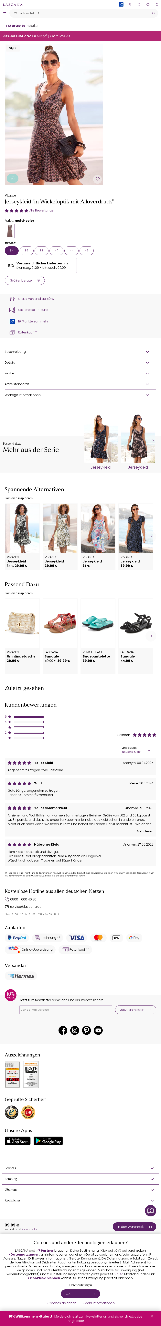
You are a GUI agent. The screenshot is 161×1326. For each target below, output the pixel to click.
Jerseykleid (101, 467)
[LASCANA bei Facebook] (63, 1030)
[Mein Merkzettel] (147, 4)
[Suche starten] (153, 13)
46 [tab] (87, 250)
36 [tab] (26, 250)
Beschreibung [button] (15, 351)
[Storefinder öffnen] (130, 4)
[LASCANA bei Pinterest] (86, 1030)
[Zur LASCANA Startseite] (13, 4)
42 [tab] (56, 250)
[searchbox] (78, 13)
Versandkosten (30, 1229)
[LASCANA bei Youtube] (98, 1030)
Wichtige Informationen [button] (23, 395)
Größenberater (21, 280)
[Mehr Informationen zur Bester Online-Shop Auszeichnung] (12, 1074)
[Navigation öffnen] (4, 13)
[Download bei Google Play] (48, 1141)
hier (119, 1274)
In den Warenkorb (131, 1226)
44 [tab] (71, 250)
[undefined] (152, 440)
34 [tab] (12, 250)
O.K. (68, 1294)
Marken (33, 25)
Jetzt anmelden (132, 1009)
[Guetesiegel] (28, 1112)
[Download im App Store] (18, 1141)
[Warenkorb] (156, 4)
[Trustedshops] (11, 1112)
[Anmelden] (138, 4)
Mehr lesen (145, 831)
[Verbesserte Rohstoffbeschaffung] (12, 178)
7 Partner (46, 1251)
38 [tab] (41, 250)
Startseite (16, 25)
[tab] (10, 231)
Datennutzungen (25, 1255)
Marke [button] (9, 373)
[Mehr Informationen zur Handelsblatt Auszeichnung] (31, 1074)
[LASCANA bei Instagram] (74, 1030)
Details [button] (10, 362)
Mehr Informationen (100, 1303)
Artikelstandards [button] (17, 384)
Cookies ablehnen (45, 1278)
